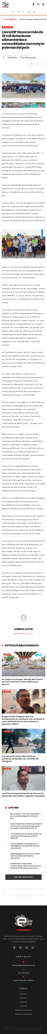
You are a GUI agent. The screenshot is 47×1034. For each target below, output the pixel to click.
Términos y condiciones (23, 1014)
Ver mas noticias (23, 877)
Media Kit (23, 1002)
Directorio (23, 998)
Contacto (23, 1006)
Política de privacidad (23, 1010)
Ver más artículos (22, 634)
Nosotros (23, 994)
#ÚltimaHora (11, 19)
